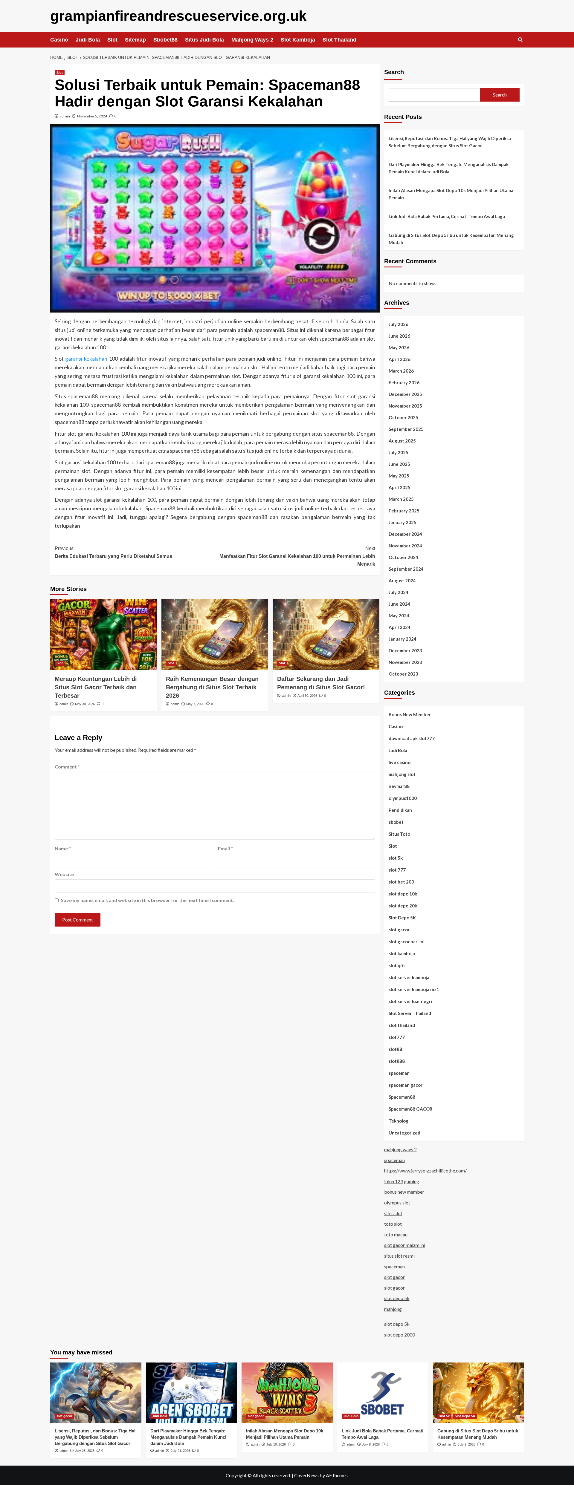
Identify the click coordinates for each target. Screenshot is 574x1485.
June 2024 (399, 604)
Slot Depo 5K (402, 917)
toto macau (395, 1234)
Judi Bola (88, 40)
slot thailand (402, 1025)
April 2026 (399, 359)
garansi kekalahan (86, 358)
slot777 (397, 1037)
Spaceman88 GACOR (410, 1109)
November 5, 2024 (92, 116)
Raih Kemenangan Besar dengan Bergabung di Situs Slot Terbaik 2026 (212, 687)
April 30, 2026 (307, 695)
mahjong (393, 1309)
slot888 (397, 1061)
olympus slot (397, 1202)
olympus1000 (403, 798)
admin (65, 116)
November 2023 (405, 662)
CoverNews (306, 1475)
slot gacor (399, 929)
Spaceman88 (402, 1097)
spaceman (399, 1073)
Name (63, 848)
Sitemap (135, 40)
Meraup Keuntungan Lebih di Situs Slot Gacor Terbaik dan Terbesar (96, 687)
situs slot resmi (399, 1256)
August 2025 (402, 440)
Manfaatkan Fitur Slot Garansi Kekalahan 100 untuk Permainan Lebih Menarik (297, 556)
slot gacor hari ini (407, 941)
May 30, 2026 (85, 704)
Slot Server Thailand (410, 1013)
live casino (399, 762)
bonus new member (404, 1192)
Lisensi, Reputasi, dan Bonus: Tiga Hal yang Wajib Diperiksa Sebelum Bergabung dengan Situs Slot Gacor (450, 142)
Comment (67, 766)
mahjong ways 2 (400, 1149)
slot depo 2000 (399, 1334)
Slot (112, 40)
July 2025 (398, 452)
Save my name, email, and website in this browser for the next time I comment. (147, 900)
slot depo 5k (397, 1298)
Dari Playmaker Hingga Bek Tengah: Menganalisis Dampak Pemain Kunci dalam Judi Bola (449, 168)
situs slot (393, 1213)
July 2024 (398, 592)
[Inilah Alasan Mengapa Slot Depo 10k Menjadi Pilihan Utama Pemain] (287, 1392)
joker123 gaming (401, 1181)
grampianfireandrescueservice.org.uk (178, 16)
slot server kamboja (409, 977)
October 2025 (403, 417)
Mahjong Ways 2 (252, 40)
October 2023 (403, 673)
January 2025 (402, 522)
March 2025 (401, 499)
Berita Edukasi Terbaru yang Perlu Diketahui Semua (113, 552)
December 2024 (405, 534)
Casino (59, 40)
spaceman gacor (405, 1085)
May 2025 (399, 475)
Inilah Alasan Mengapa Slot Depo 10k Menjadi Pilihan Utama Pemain (451, 194)
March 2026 (401, 370)
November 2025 (405, 405)
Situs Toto (399, 834)
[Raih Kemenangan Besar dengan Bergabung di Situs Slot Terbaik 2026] (214, 634)
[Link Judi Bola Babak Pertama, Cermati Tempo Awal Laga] (382, 1392)
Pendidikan (400, 810)
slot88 (395, 1049)
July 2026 (398, 324)
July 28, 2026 (84, 1450)
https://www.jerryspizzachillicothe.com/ (425, 1170)
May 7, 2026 (195, 704)
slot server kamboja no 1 (414, 989)
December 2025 (405, 394)
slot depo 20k (403, 905)
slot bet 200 (401, 881)
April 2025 (399, 487)
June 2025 (399, 464)
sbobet (396, 822)
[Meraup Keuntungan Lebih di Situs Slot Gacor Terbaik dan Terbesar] (103, 634)
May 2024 (399, 615)
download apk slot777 (412, 738)
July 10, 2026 (276, 1444)
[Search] (520, 40)
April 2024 (399, 627)
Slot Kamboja (298, 40)
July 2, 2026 (466, 1444)
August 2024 (402, 580)
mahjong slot (402, 774)
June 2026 (399, 336)
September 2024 (406, 569)
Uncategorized (404, 1132)
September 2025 (406, 429)
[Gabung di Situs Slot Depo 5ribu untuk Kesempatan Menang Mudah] (478, 1392)
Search (394, 72)
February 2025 (404, 510)
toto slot (393, 1224)
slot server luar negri (410, 1001)
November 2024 (405, 545)
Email (225, 848)
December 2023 (405, 650)
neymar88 (399, 786)
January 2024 (402, 639)
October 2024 (403, 557)
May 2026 (399, 347)
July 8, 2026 (371, 1444)
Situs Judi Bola (204, 40)
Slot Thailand (339, 40)
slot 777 (397, 869)
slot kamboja (402, 953)
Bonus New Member (410, 714)
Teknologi (399, 1120)
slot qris (397, 965)
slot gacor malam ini (404, 1245)
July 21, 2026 (180, 1450)
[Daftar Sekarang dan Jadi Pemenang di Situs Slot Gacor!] (326, 634)
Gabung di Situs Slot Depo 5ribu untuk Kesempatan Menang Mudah (451, 238)
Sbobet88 (165, 40)
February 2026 (404, 382)
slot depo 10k (403, 893)
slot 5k (396, 858)
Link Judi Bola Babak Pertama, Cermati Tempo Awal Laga (447, 216)
